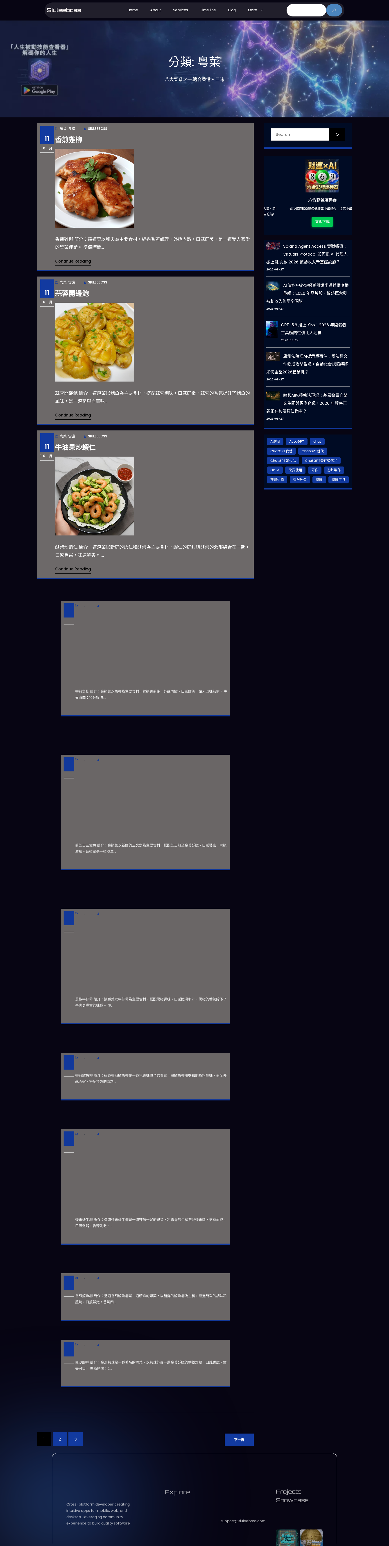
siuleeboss (64, 10)
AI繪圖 (275, 441)
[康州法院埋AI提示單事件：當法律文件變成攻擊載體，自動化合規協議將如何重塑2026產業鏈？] (273, 358)
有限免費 (300, 479)
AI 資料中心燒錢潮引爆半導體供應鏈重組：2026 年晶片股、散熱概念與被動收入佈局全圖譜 (307, 293)
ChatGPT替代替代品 (321, 460)
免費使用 (295, 470)
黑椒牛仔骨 (72, 909)
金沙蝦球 (68, 1350)
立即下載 (318, 227)
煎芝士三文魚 (75, 755)
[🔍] (334, 10)
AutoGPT (296, 441)
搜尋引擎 (277, 479)
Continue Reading (73, 261)
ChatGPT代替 (281, 451)
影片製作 (334, 470)
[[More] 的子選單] (262, 10)
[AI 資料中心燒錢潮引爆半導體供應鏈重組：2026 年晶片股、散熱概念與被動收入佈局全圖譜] (273, 287)
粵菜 (63, 128)
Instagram (230, 1486)
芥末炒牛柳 (72, 1129)
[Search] (337, 134)
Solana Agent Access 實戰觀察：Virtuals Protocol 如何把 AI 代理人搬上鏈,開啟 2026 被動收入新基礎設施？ (307, 254)
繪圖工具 (338, 479)
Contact (233, 1473)
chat (317, 441)
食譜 (71, 128)
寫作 (314, 470)
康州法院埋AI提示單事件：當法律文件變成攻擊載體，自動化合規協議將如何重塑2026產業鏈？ (307, 364)
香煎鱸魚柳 (72, 1283)
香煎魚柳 (68, 601)
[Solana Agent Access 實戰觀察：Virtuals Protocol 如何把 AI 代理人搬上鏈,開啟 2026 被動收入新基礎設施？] (273, 247)
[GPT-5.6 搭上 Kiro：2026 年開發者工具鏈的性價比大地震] (272, 330)
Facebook (229, 1494)
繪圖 (319, 479)
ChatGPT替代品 (283, 460)
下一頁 (239, 1439)
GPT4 (274, 470)
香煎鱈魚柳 (72, 1063)
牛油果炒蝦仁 (75, 447)
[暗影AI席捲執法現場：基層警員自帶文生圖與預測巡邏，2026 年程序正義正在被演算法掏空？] (273, 397)
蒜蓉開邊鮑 (72, 293)
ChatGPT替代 (313, 451)
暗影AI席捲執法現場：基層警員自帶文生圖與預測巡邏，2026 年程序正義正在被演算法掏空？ (307, 403)
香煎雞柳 (68, 139)
